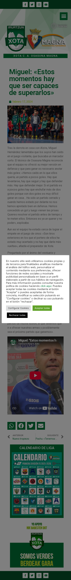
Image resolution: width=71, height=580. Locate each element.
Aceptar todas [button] (42, 308)
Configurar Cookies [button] (18, 308)
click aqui (45, 286)
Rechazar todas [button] (17, 315)
